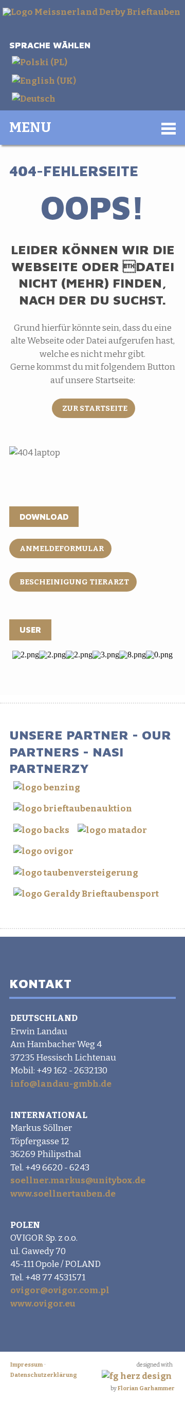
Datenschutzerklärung (43, 1375)
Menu (30, 127)
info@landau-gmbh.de (61, 1083)
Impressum (26, 1364)
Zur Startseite (94, 408)
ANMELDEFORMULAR (62, 548)
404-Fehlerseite (73, 170)
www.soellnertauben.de (63, 1193)
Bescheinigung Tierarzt (74, 581)
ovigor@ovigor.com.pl (59, 1290)
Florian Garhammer (146, 1388)
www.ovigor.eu (43, 1303)
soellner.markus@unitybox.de (77, 1180)
